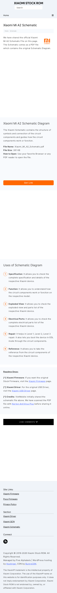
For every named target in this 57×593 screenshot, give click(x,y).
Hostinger (11, 564)
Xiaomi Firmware (37, 381)
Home (6, 31)
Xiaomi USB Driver (21, 391)
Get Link (28, 182)
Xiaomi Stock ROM (28, 3)
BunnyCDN (30, 564)
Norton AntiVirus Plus (23, 404)
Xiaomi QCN (9, 521)
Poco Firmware (10, 499)
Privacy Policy (9, 504)
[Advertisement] (28, 82)
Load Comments (27, 422)
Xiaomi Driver (9, 516)
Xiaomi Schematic (11, 527)
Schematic (13, 31)
